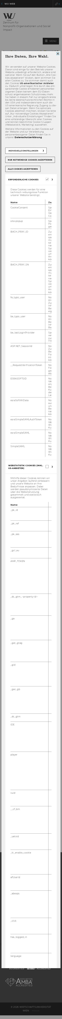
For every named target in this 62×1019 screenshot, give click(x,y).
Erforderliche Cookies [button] (23, 179)
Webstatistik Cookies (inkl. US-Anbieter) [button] (25, 466)
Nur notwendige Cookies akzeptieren (30, 160)
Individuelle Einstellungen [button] (23, 151)
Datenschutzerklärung (28, 137)
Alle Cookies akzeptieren (23, 169)
